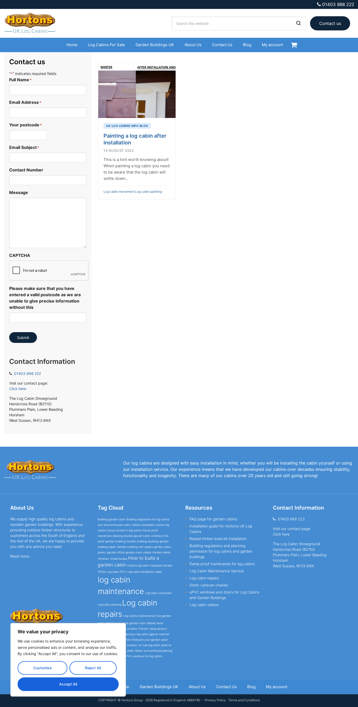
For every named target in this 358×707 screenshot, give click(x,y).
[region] (68, 660)
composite (147, 525)
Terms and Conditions (244, 700)
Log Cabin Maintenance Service (216, 571)
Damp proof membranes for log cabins (222, 564)
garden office (115, 552)
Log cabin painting (148, 191)
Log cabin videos (204, 604)
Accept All (68, 684)
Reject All (93, 668)
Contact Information (42, 361)
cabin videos (132, 525)
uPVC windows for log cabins (143, 656)
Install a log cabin (138, 565)
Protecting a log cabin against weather (145, 634)
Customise (42, 668)
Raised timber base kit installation (218, 538)
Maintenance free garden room (126, 623)
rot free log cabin (149, 645)
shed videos (135, 650)
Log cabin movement (119, 191)
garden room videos (138, 552)
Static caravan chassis (208, 585)
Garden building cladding (142, 541)
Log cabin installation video (144, 572)
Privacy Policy (215, 700)
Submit (23, 337)
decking (118, 536)
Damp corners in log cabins (124, 530)
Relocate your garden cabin (150, 639)
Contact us (330, 23)
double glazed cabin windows (143, 536)
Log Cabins (130, 616)
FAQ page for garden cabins (213, 519)
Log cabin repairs (204, 578)
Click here (17, 388)
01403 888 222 (338, 4)
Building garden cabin (112, 519)
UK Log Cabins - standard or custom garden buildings (33, 23)
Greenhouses (118, 558)
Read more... (21, 556)
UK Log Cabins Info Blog (127, 126)
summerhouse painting (158, 650)
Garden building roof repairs (135, 547)
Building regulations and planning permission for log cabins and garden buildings (220, 551)
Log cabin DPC (116, 572)
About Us (22, 508)
